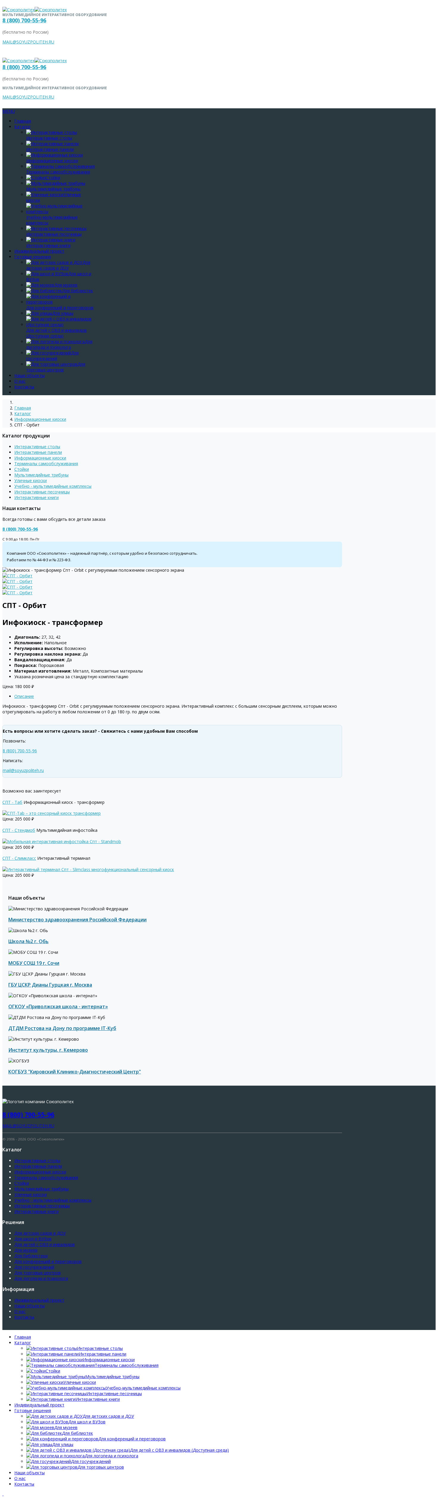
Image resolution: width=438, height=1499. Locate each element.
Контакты (24, 387)
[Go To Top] (3, 1494)
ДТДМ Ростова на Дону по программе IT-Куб (62, 1028)
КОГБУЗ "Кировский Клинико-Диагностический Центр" (74, 1071)
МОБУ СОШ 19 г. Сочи (33, 963)
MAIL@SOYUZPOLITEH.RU (28, 42)
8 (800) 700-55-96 (24, 20)
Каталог (22, 126)
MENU (8, 111)
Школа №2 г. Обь (28, 941)
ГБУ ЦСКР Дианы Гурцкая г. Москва (50, 984)
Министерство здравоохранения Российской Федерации (77, 919)
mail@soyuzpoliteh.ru (23, 770)
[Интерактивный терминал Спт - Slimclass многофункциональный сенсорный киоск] (88, 869)
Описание (24, 696)
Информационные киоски (40, 419)
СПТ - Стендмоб (18, 830)
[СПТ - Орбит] (17, 576)
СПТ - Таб (12, 802)
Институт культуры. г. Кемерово (48, 1050)
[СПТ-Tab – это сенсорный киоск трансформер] (51, 813)
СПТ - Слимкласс (19, 858)
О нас (20, 381)
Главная (22, 121)
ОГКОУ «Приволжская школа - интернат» (58, 1006)
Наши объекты (29, 375)
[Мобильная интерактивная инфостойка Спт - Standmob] (61, 841)
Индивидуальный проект (39, 251)
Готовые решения (32, 257)
